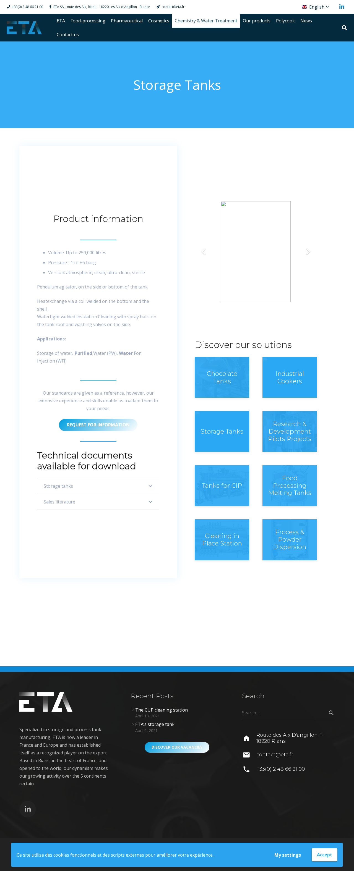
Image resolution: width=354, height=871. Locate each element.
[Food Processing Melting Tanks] (289, 485)
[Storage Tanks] (222, 431)
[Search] (344, 28)
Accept (324, 855)
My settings (287, 855)
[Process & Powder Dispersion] (289, 539)
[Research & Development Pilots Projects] (289, 431)
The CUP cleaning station (161, 710)
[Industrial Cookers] (289, 377)
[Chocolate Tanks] (222, 377)
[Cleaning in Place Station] (222, 539)
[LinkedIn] (341, 6)
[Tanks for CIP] (222, 485)
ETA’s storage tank (155, 724)
